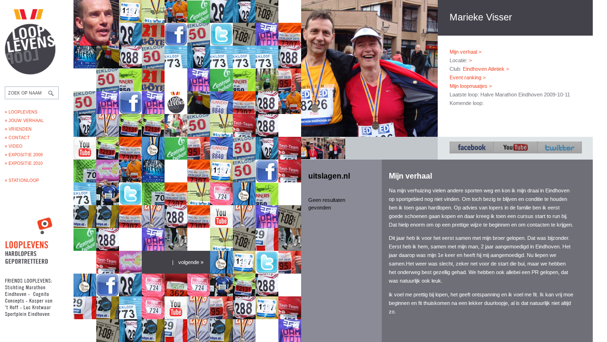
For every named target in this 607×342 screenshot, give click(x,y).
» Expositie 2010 (24, 163)
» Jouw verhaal (24, 120)
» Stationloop (22, 180)
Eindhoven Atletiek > (486, 69)
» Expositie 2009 (24, 154)
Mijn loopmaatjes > (471, 86)
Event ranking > (468, 77)
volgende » (190, 262)
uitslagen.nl (329, 176)
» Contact (17, 137)
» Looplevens (21, 112)
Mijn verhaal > (465, 52)
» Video (13, 146)
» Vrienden (18, 129)
